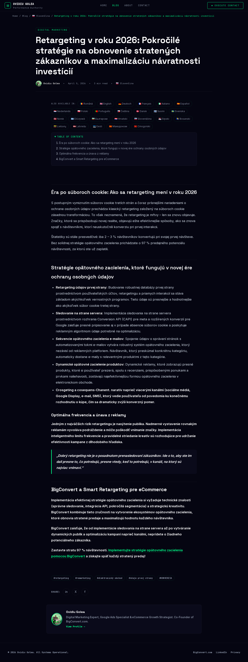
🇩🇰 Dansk (141, 111)
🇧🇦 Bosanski (183, 118)
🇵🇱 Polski (83, 111)
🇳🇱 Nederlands (62, 111)
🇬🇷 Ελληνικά (78, 118)
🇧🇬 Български (100, 118)
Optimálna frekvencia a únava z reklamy (84, 153)
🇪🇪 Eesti (97, 126)
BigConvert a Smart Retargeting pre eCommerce (89, 159)
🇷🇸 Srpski (163, 118)
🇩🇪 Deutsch (124, 103)
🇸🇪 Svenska (178, 111)
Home (103, 5)
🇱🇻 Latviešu (79, 126)
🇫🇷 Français (144, 103)
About (128, 5)
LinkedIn (221, 652)
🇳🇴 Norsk (59, 118)
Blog (115, 5)
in (66, 591)
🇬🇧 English (105, 103)
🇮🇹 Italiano (164, 103)
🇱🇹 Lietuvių (60, 126)
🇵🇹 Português (102, 111)
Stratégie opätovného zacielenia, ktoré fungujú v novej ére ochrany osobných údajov (112, 148)
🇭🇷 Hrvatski (121, 118)
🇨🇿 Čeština (123, 111)
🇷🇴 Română (86, 103)
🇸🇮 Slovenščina (143, 118)
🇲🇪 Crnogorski (142, 126)
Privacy (235, 652)
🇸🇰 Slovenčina (41, 16)
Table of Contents (70, 136)
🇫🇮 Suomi (159, 111)
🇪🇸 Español (183, 103)
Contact (144, 5)
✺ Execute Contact (225, 5)
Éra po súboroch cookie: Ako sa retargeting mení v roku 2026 (97, 142)
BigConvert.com (202, 652)
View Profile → (75, 626)
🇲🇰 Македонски (118, 126)
